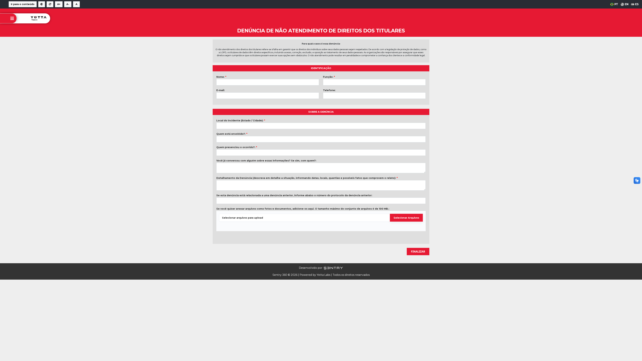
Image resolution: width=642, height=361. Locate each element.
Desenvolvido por (311, 267)
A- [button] (67, 4)
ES (637, 4)
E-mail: (220, 90)
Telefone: (329, 90)
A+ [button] (58, 4)
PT (616, 4)
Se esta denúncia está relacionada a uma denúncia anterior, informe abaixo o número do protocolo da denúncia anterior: (294, 195)
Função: (329, 76)
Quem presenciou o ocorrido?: (236, 147)
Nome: (221, 76)
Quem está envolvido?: (231, 133)
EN (626, 4)
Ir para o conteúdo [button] (22, 4)
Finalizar (418, 251)
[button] (41, 4)
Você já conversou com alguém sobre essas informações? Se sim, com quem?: (266, 160)
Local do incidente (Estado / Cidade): (240, 120)
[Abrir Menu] (12, 18)
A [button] (76, 4)
